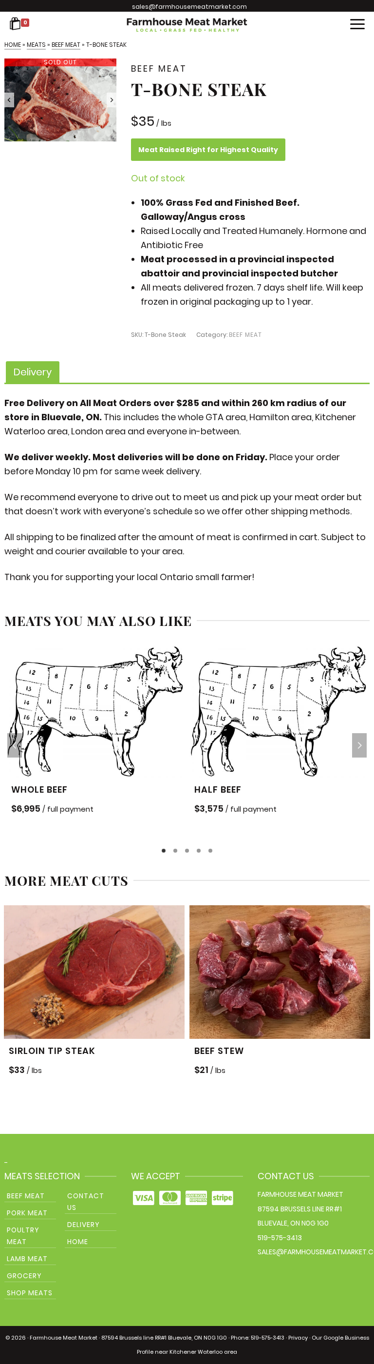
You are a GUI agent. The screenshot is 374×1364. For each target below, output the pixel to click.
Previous (14, 745)
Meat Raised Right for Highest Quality (208, 150)
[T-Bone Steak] (60, 99)
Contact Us (85, 1201)
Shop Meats (30, 1293)
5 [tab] (210, 851)
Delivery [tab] (33, 372)
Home (77, 1242)
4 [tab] (199, 851)
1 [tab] (163, 851)
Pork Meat (27, 1213)
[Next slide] (111, 100)
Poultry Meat (23, 1236)
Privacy (298, 1338)
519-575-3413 (280, 1238)
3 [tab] (187, 851)
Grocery (24, 1276)
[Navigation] (357, 25)
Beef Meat (245, 335)
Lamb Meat (27, 1259)
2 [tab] (175, 851)
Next (359, 745)
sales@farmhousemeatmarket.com (189, 6)
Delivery (83, 1224)
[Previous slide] (9, 100)
